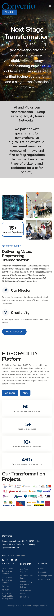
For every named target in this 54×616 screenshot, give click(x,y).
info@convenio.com (17, 555)
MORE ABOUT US (14, 332)
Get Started (10, 393)
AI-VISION (9, 12)
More (25, 393)
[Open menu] (50, 6)
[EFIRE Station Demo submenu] (33, 591)
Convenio (7, 535)
